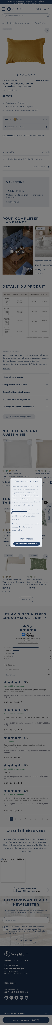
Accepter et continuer (26, 543)
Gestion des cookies (19, 513)
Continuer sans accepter (26, 481)
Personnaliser (26, 539)
